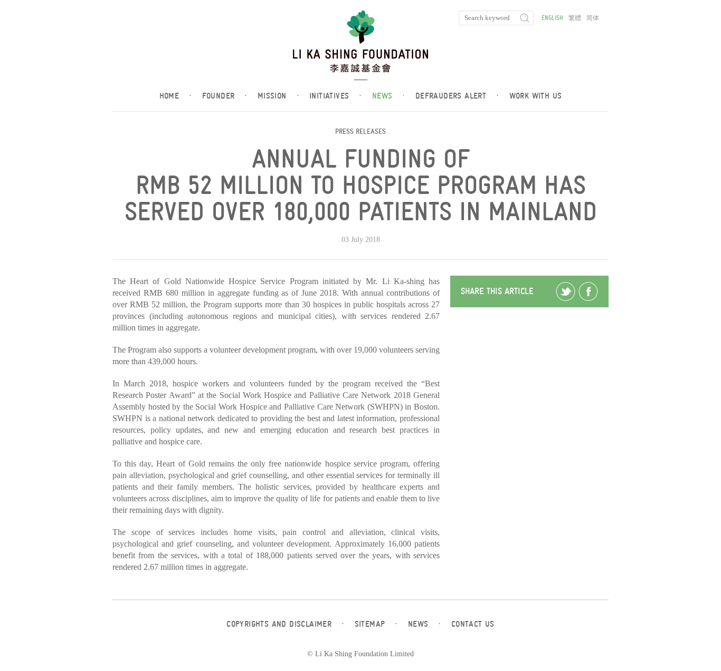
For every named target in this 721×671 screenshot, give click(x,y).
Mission (278, 96)
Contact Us (473, 624)
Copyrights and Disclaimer (285, 624)
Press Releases (360, 131)
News (388, 96)
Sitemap (376, 624)
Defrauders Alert (457, 96)
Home (175, 96)
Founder (224, 96)
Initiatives (335, 96)
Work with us (535, 96)
